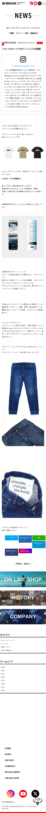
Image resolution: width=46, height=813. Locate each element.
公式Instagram (25, 551)
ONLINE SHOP (12, 778)
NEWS (8, 754)
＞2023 (2, 667)
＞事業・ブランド (5, 647)
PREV (17, 564)
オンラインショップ (20, 28)
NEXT (27, 564)
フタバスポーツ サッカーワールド (17, 111)
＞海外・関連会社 (5, 650)
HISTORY (9, 760)
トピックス (35, 28)
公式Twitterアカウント (39, 544)
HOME (8, 748)
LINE (38, 537)
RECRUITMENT (12, 772)
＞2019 (2, 680)
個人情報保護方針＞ (9, 802)
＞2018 (2, 683)
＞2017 (2, 687)
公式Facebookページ (11, 552)
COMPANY (10, 766)
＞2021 (2, 674)
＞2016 (2, 690)
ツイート (11, 537)
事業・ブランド (16, 33)
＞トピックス (4, 643)
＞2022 (2, 670)
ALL (8, 28)
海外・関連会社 (31, 33)
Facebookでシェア (25, 538)
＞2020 (2, 677)
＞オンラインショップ (7, 640)
